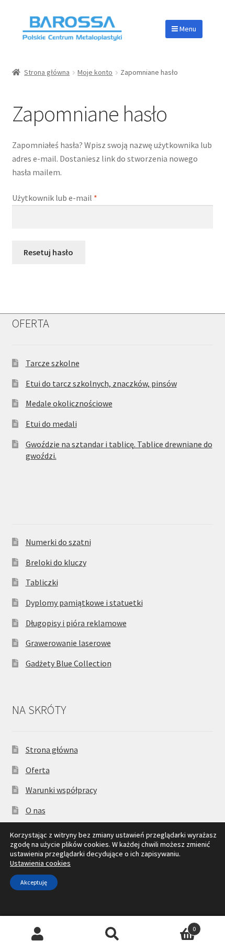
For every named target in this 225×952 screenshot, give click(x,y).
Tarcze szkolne (53, 363)
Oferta (38, 770)
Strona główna (47, 72)
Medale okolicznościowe (69, 403)
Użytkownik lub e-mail (74, 197)
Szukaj (112, 934)
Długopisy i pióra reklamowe (76, 623)
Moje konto (95, 72)
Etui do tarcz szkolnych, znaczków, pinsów (101, 383)
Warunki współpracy (61, 790)
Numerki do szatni (58, 542)
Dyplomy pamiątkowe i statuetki (84, 602)
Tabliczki (42, 582)
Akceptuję (33, 882)
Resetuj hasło (48, 252)
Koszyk (173, 925)
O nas (36, 810)
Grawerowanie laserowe (68, 643)
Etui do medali (51, 423)
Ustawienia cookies (40, 863)
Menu (187, 28)
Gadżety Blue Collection (68, 663)
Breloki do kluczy (56, 562)
